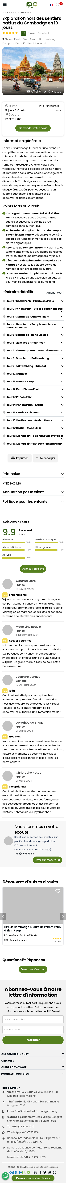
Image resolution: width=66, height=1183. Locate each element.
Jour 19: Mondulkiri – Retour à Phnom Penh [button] (33, 444)
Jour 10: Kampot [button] (16, 374)
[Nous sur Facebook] (40, 1172)
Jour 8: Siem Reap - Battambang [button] (27, 358)
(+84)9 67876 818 (24, 853)
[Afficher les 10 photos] (33, 71)
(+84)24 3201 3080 (23, 1126)
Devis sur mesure (46, 860)
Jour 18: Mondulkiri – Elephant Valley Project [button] (34, 436)
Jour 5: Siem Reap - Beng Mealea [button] (27, 335)
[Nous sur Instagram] (54, 1172)
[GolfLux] (20, 1172)
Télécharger (47, 458)
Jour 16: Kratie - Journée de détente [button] (29, 420)
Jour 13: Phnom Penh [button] (19, 397)
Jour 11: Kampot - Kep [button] (20, 381)
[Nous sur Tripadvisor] (35, 1172)
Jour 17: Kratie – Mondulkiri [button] (23, 428)
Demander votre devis (33, 128)
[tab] (35, 301)
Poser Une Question (33, 969)
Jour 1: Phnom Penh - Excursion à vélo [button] (30, 301)
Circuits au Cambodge (18, 12)
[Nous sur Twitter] (44, 1172)
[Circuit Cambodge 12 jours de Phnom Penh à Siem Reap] (33, 905)
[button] (33, 473)
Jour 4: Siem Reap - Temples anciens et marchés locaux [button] (31, 325)
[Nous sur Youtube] (49, 1172)
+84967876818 (30, 1132)
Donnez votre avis (33, 569)
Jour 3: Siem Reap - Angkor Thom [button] (27, 316)
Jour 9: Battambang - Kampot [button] (26, 366)
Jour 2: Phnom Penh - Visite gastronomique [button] (34, 309)
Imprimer (22, 458)
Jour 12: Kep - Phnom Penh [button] (23, 389)
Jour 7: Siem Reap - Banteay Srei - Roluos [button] (32, 350)
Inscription (33, 1040)
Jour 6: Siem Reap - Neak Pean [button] (25, 343)
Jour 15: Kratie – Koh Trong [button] (23, 412)
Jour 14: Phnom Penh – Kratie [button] (24, 405)
